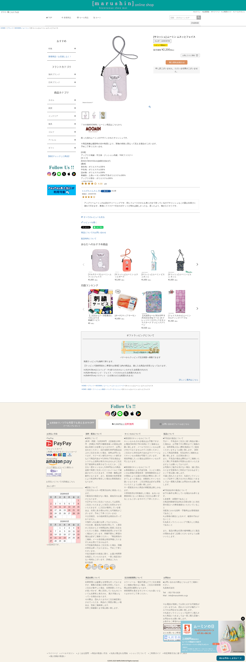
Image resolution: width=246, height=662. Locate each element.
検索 (199, 17)
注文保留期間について (133, 578)
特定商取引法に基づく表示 (175, 653)
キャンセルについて (133, 434)
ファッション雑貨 (99, 389)
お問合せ (167, 578)
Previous (83, 264)
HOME (3, 28)
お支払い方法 (52, 434)
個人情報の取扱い (58, 656)
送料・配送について (94, 434)
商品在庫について (93, 578)
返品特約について (88, 238)
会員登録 (206, 12)
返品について (168, 434)
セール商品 (83, 18)
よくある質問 (83, 653)
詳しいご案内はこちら (188, 380)
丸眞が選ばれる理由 (119, 653)
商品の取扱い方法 (99, 653)
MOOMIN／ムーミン (22, 28)
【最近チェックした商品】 (58, 156)
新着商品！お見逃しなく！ (59, 56)
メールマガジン (239, 12)
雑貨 (89, 389)
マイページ (216, 12)
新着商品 (67, 18)
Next (197, 264)
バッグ (109, 389)
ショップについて (138, 653)
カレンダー (51, 486)
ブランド (10, 28)
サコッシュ (117, 389)
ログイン (197, 12)
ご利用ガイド (227, 12)
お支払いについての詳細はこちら (60, 481)
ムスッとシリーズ (117, 386)
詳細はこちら (112, 559)
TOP (50, 18)
